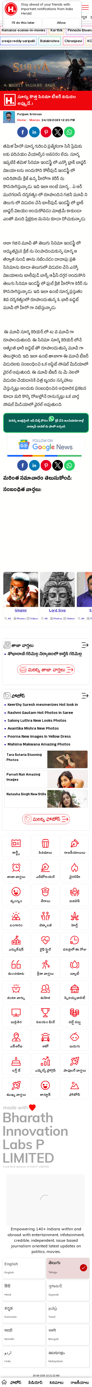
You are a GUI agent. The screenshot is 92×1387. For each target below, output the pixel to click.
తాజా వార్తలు (23, 645)
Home (21, 120)
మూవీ (78, 196)
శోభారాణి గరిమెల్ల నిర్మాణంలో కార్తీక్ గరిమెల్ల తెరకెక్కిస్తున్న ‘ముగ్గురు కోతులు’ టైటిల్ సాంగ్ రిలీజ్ (45, 654)
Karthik (56, 30)
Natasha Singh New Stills (26, 795)
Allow (61, 23)
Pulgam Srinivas (29, 115)
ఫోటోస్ (18, 695)
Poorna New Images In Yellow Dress (39, 736)
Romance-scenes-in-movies (23, 30)
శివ (6, 300)
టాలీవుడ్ (49, 204)
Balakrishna (49, 41)
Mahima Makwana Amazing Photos (39, 744)
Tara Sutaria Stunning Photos (24, 758)
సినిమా (34, 163)
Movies (35, 120)
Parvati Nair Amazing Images (23, 777)
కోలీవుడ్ (50, 171)
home (4, 1382)
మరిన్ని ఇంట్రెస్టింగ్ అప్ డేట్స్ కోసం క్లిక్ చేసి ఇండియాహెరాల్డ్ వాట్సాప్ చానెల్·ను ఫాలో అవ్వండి (46, 424)
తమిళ (22, 163)
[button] (22, 132)
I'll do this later (23, 23)
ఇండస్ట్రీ (46, 163)
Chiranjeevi (73, 41)
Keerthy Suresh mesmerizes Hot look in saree (43, 705)
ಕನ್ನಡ (83, 17)
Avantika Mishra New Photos (33, 728)
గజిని (16, 244)
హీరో (18, 147)
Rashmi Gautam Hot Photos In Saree (40, 713)
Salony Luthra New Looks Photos (37, 721)
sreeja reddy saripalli (18, 41)
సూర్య (29, 147)
